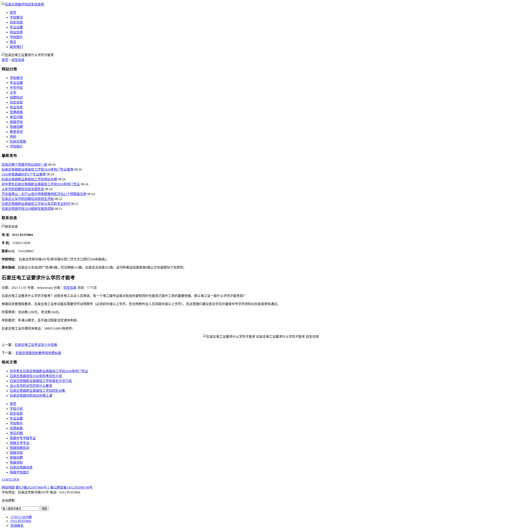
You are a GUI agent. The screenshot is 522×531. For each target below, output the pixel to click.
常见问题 (16, 117)
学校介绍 (16, 408)
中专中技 (16, 87)
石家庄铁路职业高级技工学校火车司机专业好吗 (36, 204)
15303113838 (10, 479)
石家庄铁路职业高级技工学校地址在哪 (29, 179)
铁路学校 (16, 122)
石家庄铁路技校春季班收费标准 (38, 353)
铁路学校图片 (19, 472)
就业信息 (16, 32)
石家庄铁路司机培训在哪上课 (31, 395)
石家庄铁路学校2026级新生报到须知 (28, 208)
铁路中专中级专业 (23, 438)
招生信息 (16, 22)
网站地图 (8, 487)
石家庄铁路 (18, 141)
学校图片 (16, 37)
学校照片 (16, 423)
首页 (13, 12)
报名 (13, 42)
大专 (13, 92)
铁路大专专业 (19, 443)
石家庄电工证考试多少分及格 (36, 345)
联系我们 (16, 47)
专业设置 (16, 27)
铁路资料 (16, 462)
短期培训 (16, 97)
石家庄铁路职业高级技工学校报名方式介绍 (41, 381)
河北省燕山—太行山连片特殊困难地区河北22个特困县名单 (44, 194)
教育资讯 (16, 131)
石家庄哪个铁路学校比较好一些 (24, 164)
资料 (13, 136)
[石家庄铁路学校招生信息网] (23, 4)
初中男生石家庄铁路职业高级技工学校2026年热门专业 (41, 184)
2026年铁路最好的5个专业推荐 (24, 174)
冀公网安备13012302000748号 (71, 487)
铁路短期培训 (19, 448)
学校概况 (16, 17)
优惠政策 (16, 112)
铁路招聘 (16, 127)
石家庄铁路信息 (21, 467)
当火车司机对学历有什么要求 (31, 386)
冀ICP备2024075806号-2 (32, 487)
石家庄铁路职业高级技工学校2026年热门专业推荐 (37, 169)
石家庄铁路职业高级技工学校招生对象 (37, 390)
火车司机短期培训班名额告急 (23, 189)
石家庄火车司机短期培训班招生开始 (28, 199)
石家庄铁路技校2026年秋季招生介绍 (36, 376)
